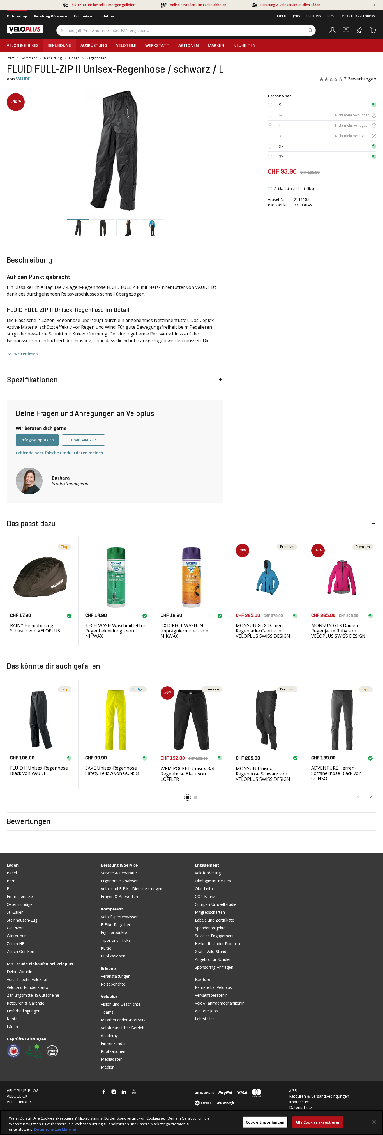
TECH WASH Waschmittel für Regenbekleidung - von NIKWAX (115, 630)
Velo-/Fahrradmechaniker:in (219, 1003)
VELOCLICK (17, 1096)
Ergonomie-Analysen (120, 880)
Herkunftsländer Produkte (218, 943)
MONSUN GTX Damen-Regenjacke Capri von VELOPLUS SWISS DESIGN (263, 630)
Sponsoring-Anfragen (214, 967)
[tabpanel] (115, 152)
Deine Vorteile (19, 971)
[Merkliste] (359, 30)
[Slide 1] (188, 797)
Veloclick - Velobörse (359, 16)
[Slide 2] (195, 797)
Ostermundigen (21, 904)
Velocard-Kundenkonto (27, 987)
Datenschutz (300, 1107)
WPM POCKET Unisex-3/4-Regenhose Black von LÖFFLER (188, 773)
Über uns (313, 16)
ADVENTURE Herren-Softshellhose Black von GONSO (336, 773)
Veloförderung (208, 873)
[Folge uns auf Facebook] (104, 1092)
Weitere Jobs (206, 1011)
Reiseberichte (113, 984)
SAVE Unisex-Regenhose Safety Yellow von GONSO (112, 770)
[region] (191, 1122)
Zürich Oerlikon (20, 951)
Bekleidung (59, 45)
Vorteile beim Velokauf (27, 979)
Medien (107, 1067)
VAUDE (23, 79)
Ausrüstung (93, 45)
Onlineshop (17, 16)
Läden (281, 16)
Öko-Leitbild (206, 888)
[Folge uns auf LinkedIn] (124, 1092)
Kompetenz (84, 16)
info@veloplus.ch (37, 440)
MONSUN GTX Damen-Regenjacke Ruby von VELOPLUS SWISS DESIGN (338, 630)
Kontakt (14, 1018)
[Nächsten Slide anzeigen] (370, 796)
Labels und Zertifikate (214, 920)
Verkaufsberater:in (211, 995)
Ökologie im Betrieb (213, 880)
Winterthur (16, 935)
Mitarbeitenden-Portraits (123, 1020)
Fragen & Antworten (119, 896)
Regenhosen (96, 58)
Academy (109, 1035)
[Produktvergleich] (346, 30)
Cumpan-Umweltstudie (215, 904)
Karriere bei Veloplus (213, 987)
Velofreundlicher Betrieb (122, 1027)
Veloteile (126, 45)
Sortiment (29, 58)
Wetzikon (15, 928)
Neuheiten (244, 45)
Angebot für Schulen (213, 959)
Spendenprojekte (210, 928)
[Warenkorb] (373, 30)
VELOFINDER (19, 1101)
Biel (10, 888)
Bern (11, 880)
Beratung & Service (50, 16)
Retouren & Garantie (25, 1003)
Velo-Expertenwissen (120, 916)
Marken (216, 45)
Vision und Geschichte (120, 1004)
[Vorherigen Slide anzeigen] (358, 796)
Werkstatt (157, 45)
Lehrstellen (205, 1018)
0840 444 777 (83, 440)
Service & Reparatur (119, 873)
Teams (107, 1012)
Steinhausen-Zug (22, 920)
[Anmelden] (332, 30)
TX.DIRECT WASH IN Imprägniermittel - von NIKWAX (184, 630)
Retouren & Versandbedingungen (319, 1096)
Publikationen (113, 956)
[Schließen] (374, 1122)
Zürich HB (16, 943)
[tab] (78, 227)
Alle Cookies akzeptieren (318, 1121)
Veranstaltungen (115, 976)
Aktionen (188, 45)
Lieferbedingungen (23, 1011)
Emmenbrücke (20, 896)
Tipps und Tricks (115, 940)
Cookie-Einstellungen (265, 1121)
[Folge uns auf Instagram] (114, 1092)
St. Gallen (15, 912)
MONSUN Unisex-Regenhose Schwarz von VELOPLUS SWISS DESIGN (263, 773)
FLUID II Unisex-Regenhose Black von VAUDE (39, 770)
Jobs (296, 16)
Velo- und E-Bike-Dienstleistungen (131, 888)
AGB (293, 1090)
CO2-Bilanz (205, 896)
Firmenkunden (114, 1043)
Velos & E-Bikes (22, 45)
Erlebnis (107, 16)
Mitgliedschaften (210, 912)
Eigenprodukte (114, 932)
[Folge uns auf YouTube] (134, 1092)
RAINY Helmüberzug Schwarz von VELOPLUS (35, 628)
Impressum (299, 1101)
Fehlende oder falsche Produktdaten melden (59, 452)
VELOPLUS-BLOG (23, 1090)
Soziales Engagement (214, 935)
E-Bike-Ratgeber (115, 924)
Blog (331, 16)
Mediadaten (112, 1059)
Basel (12, 873)
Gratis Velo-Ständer (212, 951)
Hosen (74, 58)
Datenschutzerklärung (55, 1129)
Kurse (106, 948)
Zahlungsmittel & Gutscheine (33, 995)
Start (10, 58)
